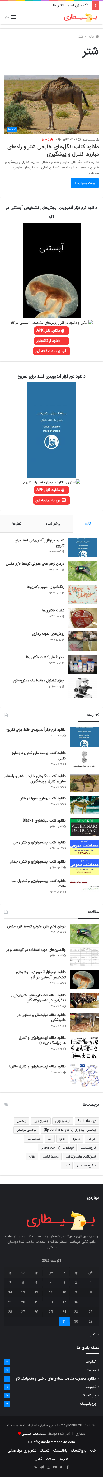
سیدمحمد (89, 139)
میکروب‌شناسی (86, 1165)
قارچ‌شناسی (88, 1147)
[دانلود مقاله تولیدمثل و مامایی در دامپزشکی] (84, 1022)
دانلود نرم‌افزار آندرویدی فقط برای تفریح (39, 542)
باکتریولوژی (41, 1120)
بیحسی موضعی (26, 1129)
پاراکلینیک (89, 1395)
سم (50, 1138)
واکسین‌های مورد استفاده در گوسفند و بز (36, 950)
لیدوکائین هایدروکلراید (81, 1156)
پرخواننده (53, 523)
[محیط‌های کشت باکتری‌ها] (82, 664)
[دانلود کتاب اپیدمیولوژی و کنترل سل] (84, 848)
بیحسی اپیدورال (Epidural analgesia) (70, 1129)
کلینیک (91, 1387)
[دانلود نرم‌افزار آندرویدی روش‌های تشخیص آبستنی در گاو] (84, 979)
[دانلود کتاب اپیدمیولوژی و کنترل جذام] (84, 867)
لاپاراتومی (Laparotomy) (57, 1147)
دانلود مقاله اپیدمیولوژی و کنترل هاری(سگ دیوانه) (42, 1040)
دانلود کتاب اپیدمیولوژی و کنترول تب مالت (38, 883)
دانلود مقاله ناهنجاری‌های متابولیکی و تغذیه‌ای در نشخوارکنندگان (38, 997)
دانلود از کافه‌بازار (49, 341)
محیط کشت (51, 1156)
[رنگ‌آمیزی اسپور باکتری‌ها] (82, 594)
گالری (38, 1459)
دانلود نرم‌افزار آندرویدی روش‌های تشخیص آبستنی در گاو (41, 974)
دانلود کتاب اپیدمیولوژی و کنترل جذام (38, 861)
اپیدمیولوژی (62, 1120)
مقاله (32, 1156)
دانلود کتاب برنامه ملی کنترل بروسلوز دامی (39, 755)
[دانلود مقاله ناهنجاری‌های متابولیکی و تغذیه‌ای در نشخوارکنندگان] (84, 1000)
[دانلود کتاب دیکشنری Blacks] (84, 827)
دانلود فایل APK (48, 330)
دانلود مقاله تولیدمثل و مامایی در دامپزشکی (41, 1017)
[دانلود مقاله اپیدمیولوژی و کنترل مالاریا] (84, 1075)
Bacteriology (87, 1120)
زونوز (62, 1138)
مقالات (91, 1370)
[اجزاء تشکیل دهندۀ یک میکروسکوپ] (82, 688)
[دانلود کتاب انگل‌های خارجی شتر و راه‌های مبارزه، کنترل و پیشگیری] (84, 783)
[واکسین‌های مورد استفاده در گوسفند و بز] (84, 956)
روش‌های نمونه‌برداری (48, 634)
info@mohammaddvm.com (54, 1442)
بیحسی (21, 1120)
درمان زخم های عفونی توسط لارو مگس (35, 563)
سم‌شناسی (33, 1138)
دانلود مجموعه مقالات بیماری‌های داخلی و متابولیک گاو (56, 1378)
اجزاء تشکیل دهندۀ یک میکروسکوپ (38, 680)
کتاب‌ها (91, 1362)
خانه (92, 36)
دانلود (76, 1138)
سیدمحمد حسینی (34, 1434)
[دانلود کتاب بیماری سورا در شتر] (84, 805)
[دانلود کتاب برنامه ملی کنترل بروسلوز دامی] (84, 760)
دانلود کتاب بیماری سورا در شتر (43, 798)
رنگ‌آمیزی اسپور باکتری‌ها (71, 5)
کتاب (67, 1165)
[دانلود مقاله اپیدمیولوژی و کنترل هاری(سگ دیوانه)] (84, 1047)
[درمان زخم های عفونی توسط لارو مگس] (82, 571)
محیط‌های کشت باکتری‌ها (45, 657)
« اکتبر (94, 1334)
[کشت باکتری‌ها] (82, 618)
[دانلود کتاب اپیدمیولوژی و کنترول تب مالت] (84, 885)
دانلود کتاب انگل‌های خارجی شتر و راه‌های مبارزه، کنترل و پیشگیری (53, 150)
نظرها (16, 523)
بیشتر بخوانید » (85, 182)
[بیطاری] (80, 17)
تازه (88, 523)
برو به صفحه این (48, 351)
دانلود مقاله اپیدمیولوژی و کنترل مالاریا (37, 1066)
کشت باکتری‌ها (53, 610)
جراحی (91, 1138)
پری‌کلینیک (88, 1404)
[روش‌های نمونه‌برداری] (82, 641)
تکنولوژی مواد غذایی (21, 1450)
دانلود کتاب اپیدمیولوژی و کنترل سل (39, 842)
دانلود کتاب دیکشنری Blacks (44, 820)
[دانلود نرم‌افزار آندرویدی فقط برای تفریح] (82, 547)
